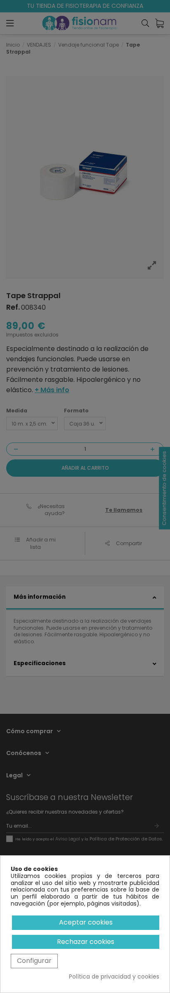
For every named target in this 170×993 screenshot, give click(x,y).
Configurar (34, 960)
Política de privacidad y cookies (114, 976)
